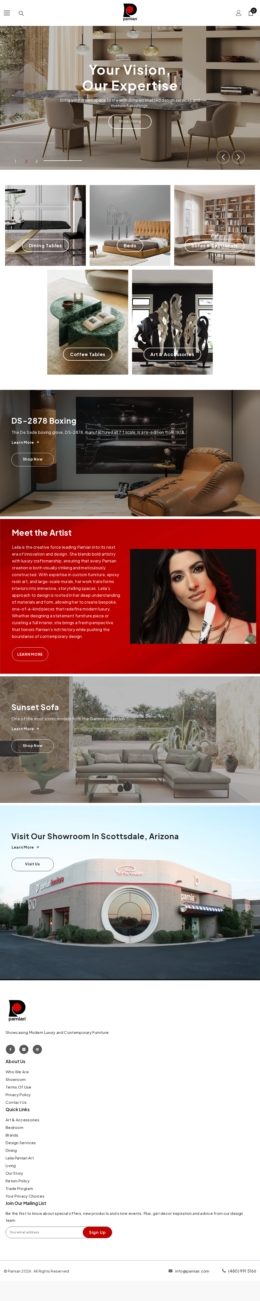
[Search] (21, 13)
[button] (223, 157)
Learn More (30, 654)
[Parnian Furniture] (130, 739)
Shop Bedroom (130, 113)
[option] (130, 96)
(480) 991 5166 (242, 1271)
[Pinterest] (37, 1049)
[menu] (7, 13)
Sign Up (97, 1232)
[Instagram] (24, 1049)
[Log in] (238, 13)
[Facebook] (10, 1049)
